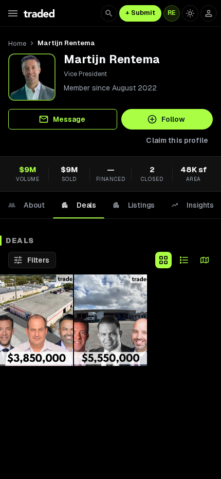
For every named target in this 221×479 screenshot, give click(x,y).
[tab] (26, 205)
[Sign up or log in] (208, 13)
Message (69, 119)
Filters (38, 260)
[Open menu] (13, 13)
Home (17, 43)
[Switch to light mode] (190, 13)
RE (172, 13)
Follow (173, 119)
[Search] (109, 13)
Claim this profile (177, 140)
